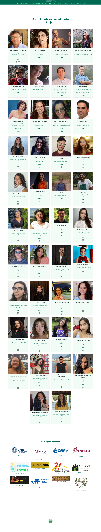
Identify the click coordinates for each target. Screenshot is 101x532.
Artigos (79, 3)
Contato (84, 3)
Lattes (83, 164)
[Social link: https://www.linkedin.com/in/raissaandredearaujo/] (83, 167)
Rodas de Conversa (63, 3)
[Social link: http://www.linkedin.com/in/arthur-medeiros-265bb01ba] (61, 235)
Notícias (73, 3)
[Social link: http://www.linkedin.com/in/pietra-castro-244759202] (18, 350)
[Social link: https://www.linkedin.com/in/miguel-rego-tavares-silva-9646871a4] (83, 202)
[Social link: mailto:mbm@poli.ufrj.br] (19, 62)
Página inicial (18, 3)
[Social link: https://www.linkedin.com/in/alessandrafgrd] (40, 241)
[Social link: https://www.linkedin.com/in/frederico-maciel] (61, 202)
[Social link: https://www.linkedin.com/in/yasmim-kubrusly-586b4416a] (18, 167)
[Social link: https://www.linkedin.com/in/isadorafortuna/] (18, 204)
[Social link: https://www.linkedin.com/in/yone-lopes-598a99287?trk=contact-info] (83, 311)
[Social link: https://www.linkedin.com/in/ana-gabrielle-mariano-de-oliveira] (40, 277)
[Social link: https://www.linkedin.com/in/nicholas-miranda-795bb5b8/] (61, 277)
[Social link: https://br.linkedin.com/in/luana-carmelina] (40, 167)
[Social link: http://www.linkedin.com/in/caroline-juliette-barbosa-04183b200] (61, 314)
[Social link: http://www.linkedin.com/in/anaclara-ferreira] (18, 241)
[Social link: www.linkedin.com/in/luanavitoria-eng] (83, 387)
